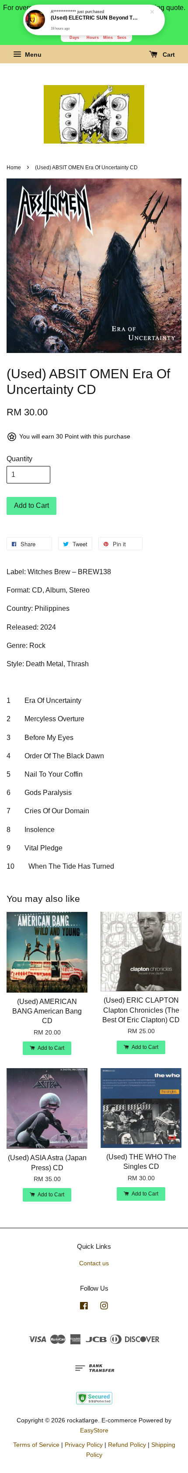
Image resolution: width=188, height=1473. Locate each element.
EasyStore (94, 1430)
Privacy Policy (84, 1445)
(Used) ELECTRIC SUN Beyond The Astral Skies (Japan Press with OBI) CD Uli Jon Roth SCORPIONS (94, 18)
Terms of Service (36, 1445)
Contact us (94, 1263)
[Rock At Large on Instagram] (104, 1307)
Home (14, 167)
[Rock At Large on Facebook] (84, 1307)
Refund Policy (127, 1445)
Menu (32, 54)
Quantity (19, 458)
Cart (168, 54)
